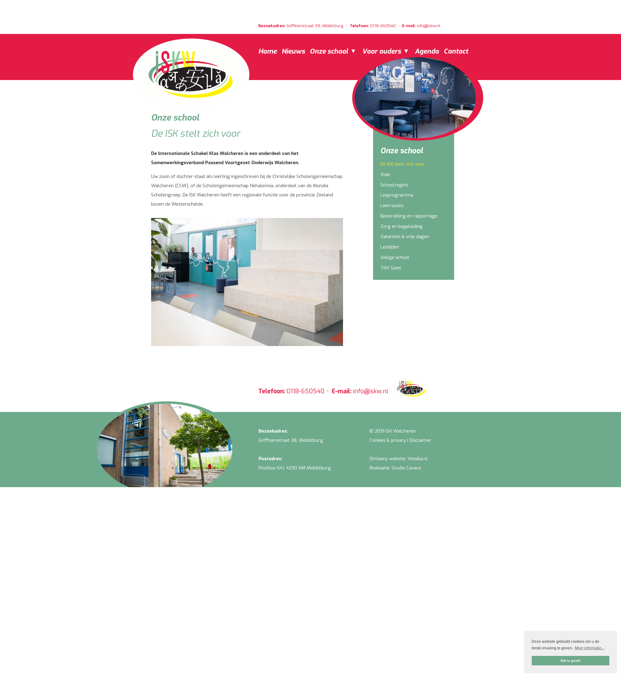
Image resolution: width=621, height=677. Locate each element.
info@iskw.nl (429, 26)
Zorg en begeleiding (401, 226)
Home (267, 51)
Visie (385, 174)
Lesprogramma (396, 195)
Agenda (427, 51)
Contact (456, 51)
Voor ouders (382, 51)
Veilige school (394, 257)
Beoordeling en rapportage (408, 216)
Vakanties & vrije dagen (404, 237)
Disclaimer (420, 440)
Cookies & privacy (387, 440)
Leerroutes (391, 205)
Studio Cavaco (406, 468)
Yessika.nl (418, 459)
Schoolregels (394, 185)
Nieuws (293, 51)
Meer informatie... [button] (589, 648)
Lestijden (389, 247)
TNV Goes (390, 268)
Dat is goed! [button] (571, 660)
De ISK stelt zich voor (402, 164)
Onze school (330, 51)
